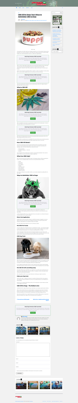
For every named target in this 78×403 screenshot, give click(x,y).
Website (17, 366)
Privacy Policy (44, 401)
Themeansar (31, 401)
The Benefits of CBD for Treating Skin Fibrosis (44, 386)
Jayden (23, 333)
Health (27, 7)
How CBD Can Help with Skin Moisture (56, 386)
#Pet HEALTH (44, 20)
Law (31, 7)
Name (17, 358)
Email (17, 362)
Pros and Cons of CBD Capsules (23, 299)
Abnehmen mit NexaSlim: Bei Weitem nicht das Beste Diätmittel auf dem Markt (57, 30)
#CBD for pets (34, 20)
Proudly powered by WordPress (19, 401)
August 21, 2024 (19, 386)
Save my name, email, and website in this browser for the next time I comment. (29, 370)
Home (20, 7)
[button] (62, 7)
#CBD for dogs (29, 20)
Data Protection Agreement (55, 401)
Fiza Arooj (23, 19)
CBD (23, 7)
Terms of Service (49, 401)
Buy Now (32, 62)
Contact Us (61, 401)
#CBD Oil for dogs (39, 20)
